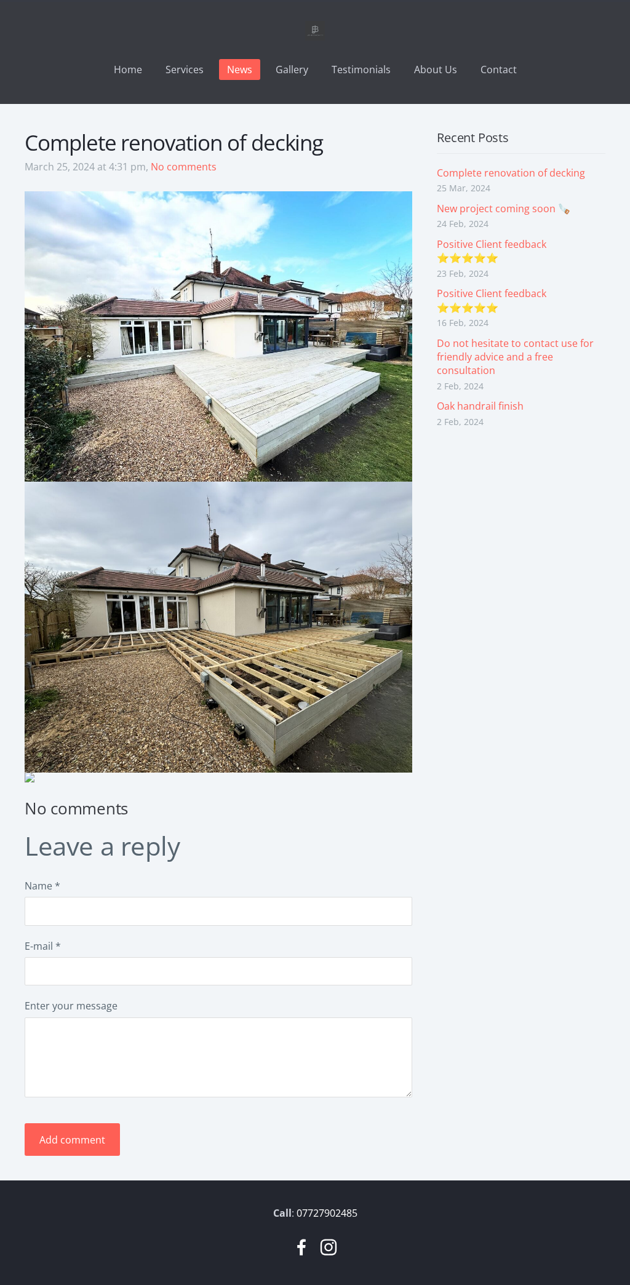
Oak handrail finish (480, 406)
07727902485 (327, 1213)
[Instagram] (328, 1247)
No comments (184, 166)
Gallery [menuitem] (292, 69)
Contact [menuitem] (498, 69)
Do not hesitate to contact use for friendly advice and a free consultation (515, 357)
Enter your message (71, 1005)
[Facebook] (301, 1247)
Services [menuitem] (184, 69)
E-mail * (43, 946)
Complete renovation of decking (511, 173)
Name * (42, 886)
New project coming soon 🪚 (503, 208)
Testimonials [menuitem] (361, 69)
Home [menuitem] (128, 69)
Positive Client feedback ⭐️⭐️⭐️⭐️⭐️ (491, 251)
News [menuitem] (239, 69)
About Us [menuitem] (435, 69)
